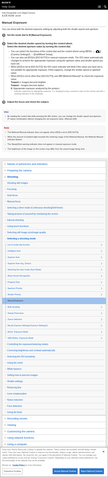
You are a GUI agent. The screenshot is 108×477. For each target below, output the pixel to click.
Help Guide (8, 6)
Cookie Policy (19, 465)
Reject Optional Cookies (91, 471)
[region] (54, 462)
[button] (105, 7)
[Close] (103, 451)
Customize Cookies (12, 471)
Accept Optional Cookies (65, 471)
